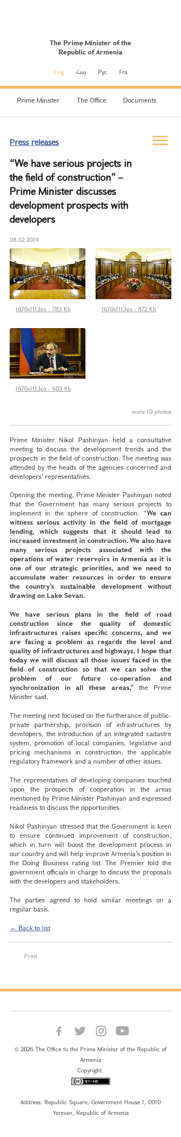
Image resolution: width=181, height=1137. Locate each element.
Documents (139, 100)
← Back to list (30, 927)
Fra (123, 72)
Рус (102, 72)
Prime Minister (38, 100)
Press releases (34, 141)
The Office (91, 100)
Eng (59, 72)
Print (30, 956)
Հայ (81, 72)
